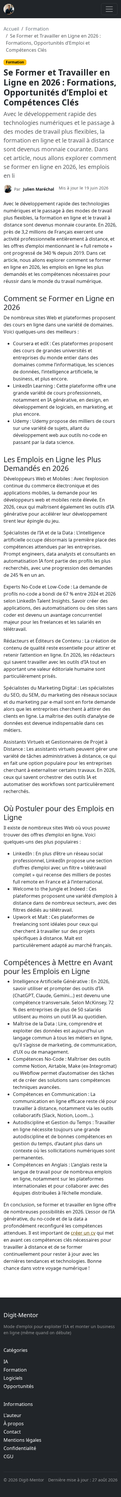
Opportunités (19, 1386)
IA (6, 1361)
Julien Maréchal (38, 189)
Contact (12, 1432)
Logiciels (13, 1378)
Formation (37, 29)
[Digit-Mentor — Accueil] (9, 9)
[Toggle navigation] (109, 9)
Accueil (11, 29)
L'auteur (12, 1415)
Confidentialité (20, 1448)
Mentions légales (22, 1440)
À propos (14, 1423)
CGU (9, 1456)
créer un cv (83, 1233)
